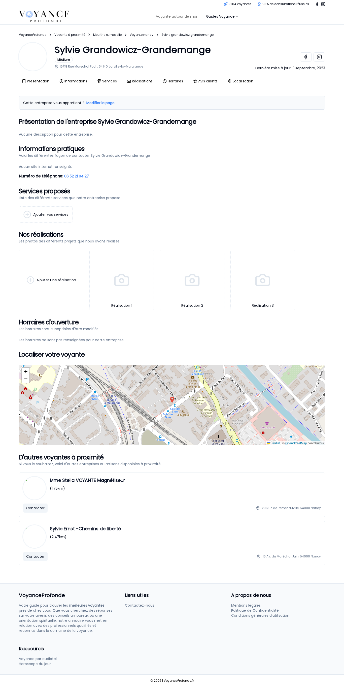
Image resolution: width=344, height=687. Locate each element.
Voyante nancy (141, 35)
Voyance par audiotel (38, 658)
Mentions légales (246, 605)
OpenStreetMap (296, 443)
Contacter (35, 508)
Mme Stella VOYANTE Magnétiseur (87, 480)
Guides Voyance (220, 16)
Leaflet (275, 443)
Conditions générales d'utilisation (260, 615)
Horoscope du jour (35, 663)
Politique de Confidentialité (255, 610)
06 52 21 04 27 (76, 176)
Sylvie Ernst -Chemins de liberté (85, 528)
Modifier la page (100, 102)
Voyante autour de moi (176, 16)
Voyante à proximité (69, 35)
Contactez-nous (139, 605)
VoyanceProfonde (32, 35)
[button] (172, 400)
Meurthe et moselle (107, 35)
